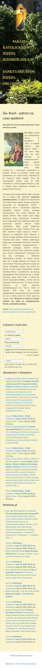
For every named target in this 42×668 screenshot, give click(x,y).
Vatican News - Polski (14, 421)
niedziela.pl (10, 548)
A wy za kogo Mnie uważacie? (21, 578)
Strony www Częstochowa (25, 664)
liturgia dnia (17, 367)
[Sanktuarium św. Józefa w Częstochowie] (21, 17)
